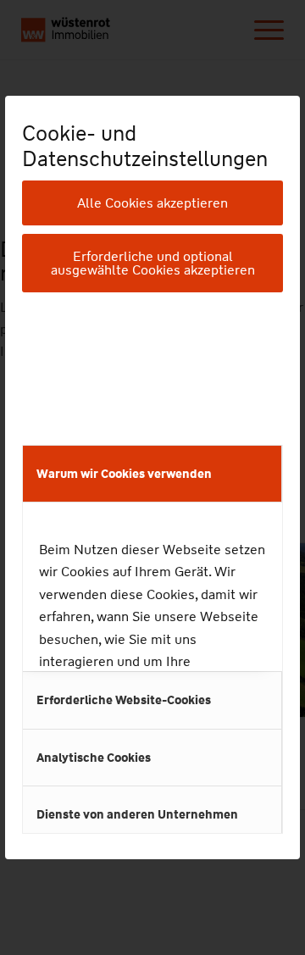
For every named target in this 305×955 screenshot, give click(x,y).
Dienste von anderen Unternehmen (137, 814)
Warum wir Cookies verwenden (124, 473)
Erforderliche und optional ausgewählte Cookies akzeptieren (153, 263)
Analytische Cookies (93, 757)
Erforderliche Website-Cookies (123, 700)
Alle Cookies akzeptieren (152, 203)
